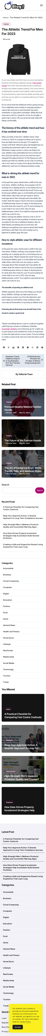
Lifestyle (7, 644)
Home (5, 17)
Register (5, 1022)
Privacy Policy (8, 1031)
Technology (8, 669)
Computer (7, 587)
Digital (6, 594)
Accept (18, 1027)
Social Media (8, 663)
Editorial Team (26, 374)
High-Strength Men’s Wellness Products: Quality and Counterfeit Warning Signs (21, 525)
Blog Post (6, 1027)
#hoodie (7, 39)
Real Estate (8, 650)
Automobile (8, 568)
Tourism (6, 676)
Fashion (6, 24)
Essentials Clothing (9, 329)
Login (4, 1018)
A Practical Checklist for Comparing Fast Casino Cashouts (21, 508)
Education (7, 600)
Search (5, 484)
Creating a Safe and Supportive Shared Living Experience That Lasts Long (23, 545)
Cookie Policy (25, 1022)
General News (9, 625)
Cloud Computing (11, 581)
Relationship (8, 657)
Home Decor (8, 638)
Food (5, 612)
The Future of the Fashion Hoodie (22, 440)
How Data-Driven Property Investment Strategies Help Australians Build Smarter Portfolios (21, 535)
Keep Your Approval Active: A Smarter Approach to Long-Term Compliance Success (23, 517)
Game (5, 619)
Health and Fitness (11, 631)
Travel (5, 682)
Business (7, 575)
